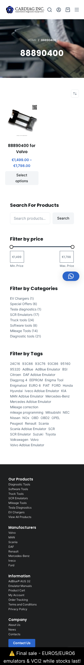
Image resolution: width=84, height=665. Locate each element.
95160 (65, 364)
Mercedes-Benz (58, 396)
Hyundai (16, 391)
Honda (68, 385)
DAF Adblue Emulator (39, 375)
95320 (15, 369)
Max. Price (67, 266)
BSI (64, 369)
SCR (51, 429)
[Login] (58, 10)
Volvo (34, 440)
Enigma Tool (54, 380)
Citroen (15, 375)
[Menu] (77, 10)
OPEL (56, 418)
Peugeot (16, 423)
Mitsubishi (53, 412)
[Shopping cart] (68, 10)
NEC (66, 412)
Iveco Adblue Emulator (42, 391)
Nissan (15, 418)
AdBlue (27, 369)
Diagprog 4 (18, 380)
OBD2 (45, 418)
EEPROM (36, 380)
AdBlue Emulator (47, 369)
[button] (71, 276)
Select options (21, 178)
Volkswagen (19, 440)
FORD (56, 385)
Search (63, 218)
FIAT (46, 385)
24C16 (15, 364)
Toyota (50, 434)
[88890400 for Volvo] (21, 120)
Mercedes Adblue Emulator (30, 402)
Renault (30, 423)
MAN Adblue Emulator (26, 396)
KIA (63, 391)
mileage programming (26, 412)
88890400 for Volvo (21, 149)
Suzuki (38, 434)
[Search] (49, 10)
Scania (43, 423)
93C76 (40, 364)
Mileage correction (24, 407)
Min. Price (16, 266)
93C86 (53, 364)
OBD (35, 418)
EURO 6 (35, 385)
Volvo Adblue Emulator (27, 445)
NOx (25, 418)
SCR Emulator (20, 434)
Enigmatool (18, 385)
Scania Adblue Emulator (28, 429)
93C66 (27, 364)
